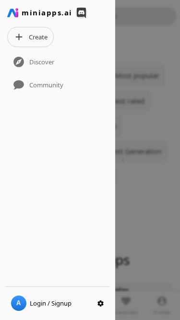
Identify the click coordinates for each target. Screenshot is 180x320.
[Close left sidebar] (124, 160)
